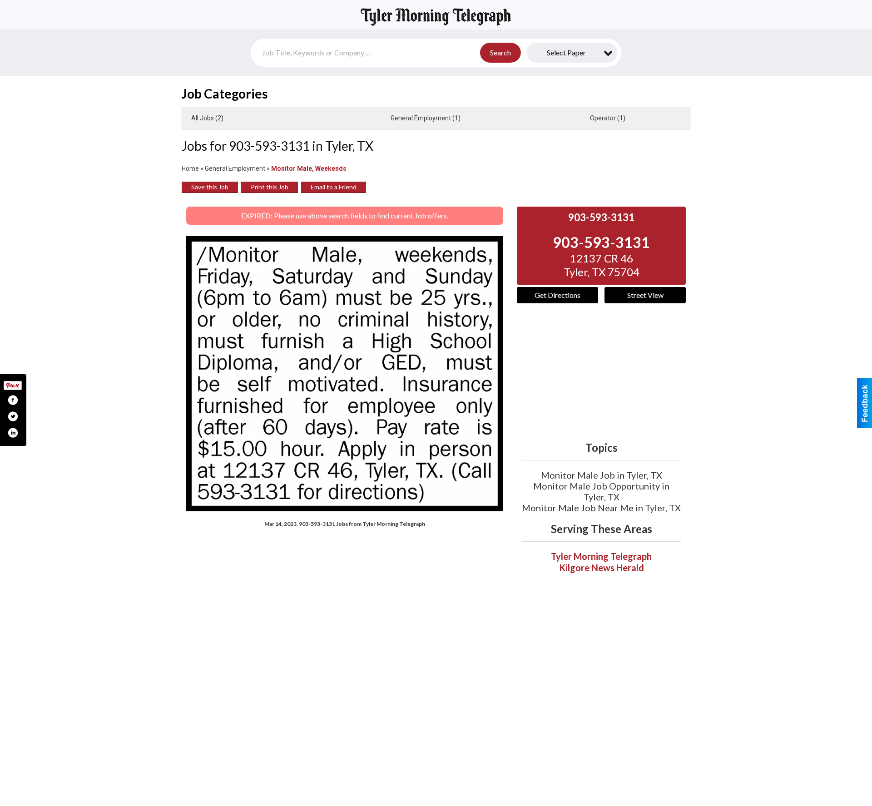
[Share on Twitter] (13, 416)
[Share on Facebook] (13, 400)
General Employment (235, 168)
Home (190, 168)
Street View (645, 295)
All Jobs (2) (207, 118)
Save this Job (209, 187)
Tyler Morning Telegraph (601, 556)
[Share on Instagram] (13, 432)
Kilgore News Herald (601, 567)
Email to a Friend (334, 187)
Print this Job (269, 187)
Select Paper (566, 52)
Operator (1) (607, 118)
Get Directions (557, 295)
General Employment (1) (426, 118)
